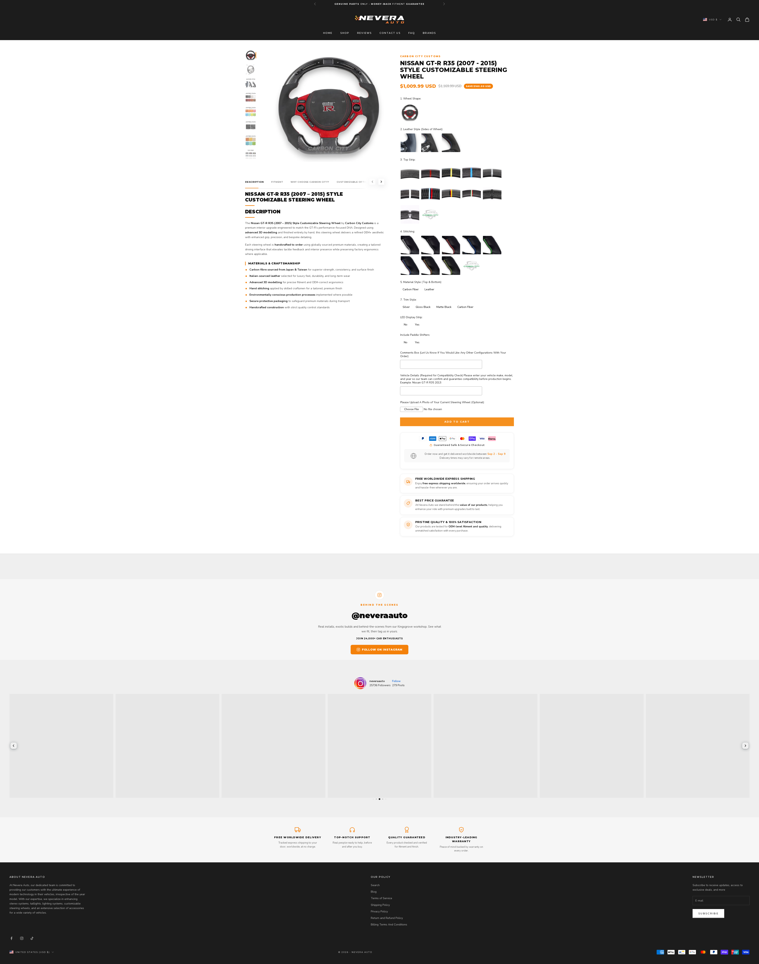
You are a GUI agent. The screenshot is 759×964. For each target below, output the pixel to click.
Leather (429, 289)
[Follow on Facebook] (11, 938)
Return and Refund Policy (387, 918)
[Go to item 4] (250, 97)
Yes (417, 324)
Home (328, 32)
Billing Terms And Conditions (389, 924)
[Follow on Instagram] (22, 938)
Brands (429, 32)
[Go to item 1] (250, 55)
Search (375, 885)
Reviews (364, 32)
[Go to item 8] (250, 154)
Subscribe (708, 913)
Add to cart (457, 421)
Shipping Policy (380, 905)
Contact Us (390, 32)
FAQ (411, 32)
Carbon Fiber (411, 289)
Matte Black (443, 307)
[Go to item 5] (250, 112)
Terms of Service (381, 898)
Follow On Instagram (382, 649)
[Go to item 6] (250, 126)
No (405, 324)
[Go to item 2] (250, 69)
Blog (374, 892)
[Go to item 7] (250, 140)
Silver (406, 307)
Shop (344, 32)
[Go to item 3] (250, 83)
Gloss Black (423, 307)
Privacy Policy (379, 911)
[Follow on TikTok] (32, 938)
